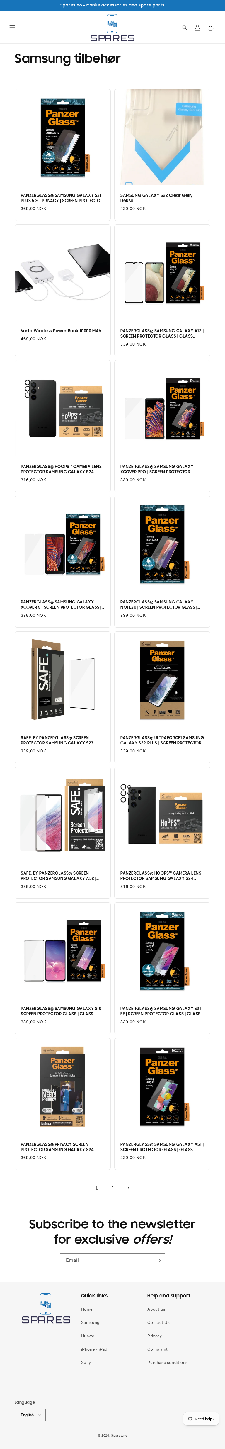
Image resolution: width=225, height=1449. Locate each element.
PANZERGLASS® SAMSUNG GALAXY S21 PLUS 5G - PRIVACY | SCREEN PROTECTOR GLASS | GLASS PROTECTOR (62, 198)
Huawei (88, 1336)
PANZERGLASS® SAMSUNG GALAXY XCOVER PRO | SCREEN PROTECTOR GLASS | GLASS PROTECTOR (156, 469)
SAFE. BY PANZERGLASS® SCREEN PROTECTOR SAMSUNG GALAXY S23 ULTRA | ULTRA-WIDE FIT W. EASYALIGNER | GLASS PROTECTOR (62, 740)
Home (87, 1309)
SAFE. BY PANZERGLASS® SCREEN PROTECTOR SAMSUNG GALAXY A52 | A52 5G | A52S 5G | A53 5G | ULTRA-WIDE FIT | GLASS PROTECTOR (62, 876)
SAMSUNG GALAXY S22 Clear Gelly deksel (156, 198)
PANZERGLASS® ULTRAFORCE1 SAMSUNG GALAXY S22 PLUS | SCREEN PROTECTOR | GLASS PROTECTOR (162, 740)
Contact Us (158, 1322)
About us (156, 1309)
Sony (86, 1362)
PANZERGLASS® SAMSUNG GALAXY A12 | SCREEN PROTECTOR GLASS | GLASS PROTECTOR (162, 333)
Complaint (157, 1349)
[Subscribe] (158, 1260)
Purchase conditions (167, 1362)
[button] (12, 27)
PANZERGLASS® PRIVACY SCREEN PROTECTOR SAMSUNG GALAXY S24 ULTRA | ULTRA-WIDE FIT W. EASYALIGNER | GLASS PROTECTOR (62, 1147)
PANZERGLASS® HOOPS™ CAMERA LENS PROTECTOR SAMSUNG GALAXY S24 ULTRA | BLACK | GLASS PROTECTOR (161, 876)
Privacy (154, 1336)
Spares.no (119, 1435)
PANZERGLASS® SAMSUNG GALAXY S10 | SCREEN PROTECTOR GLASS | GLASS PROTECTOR (62, 1011)
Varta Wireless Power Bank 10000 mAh (61, 330)
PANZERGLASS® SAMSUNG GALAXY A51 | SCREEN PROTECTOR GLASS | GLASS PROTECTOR (162, 1147)
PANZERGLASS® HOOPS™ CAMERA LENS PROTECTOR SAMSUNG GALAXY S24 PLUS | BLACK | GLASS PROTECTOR (61, 469)
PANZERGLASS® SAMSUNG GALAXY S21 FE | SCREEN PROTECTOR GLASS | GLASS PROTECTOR (160, 1011)
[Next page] (128, 1188)
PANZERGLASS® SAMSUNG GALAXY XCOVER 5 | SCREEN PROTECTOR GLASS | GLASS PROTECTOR (61, 605)
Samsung (90, 1322)
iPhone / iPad (94, 1349)
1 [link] (96, 1188)
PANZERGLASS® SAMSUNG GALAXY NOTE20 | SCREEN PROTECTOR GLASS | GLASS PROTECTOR (158, 605)
